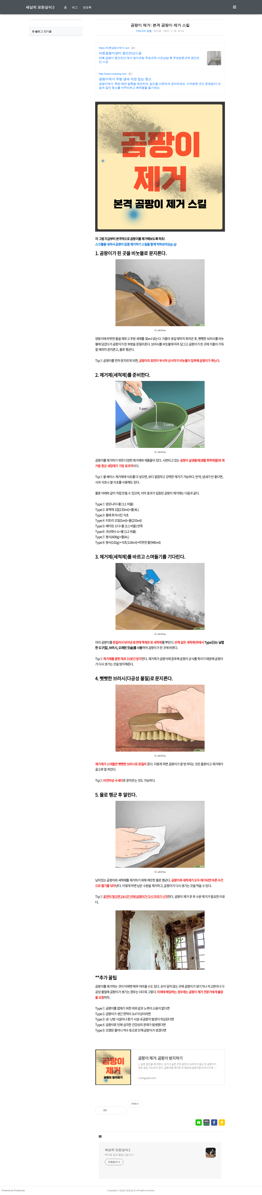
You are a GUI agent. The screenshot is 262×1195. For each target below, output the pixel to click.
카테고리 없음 (144, 30)
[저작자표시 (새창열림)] (223, 1105)
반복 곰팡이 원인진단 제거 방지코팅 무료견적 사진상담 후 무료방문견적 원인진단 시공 (149, 59)
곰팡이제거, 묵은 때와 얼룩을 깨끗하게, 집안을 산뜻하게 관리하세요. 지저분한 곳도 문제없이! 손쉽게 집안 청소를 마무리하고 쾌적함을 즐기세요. (160, 85)
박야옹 (157, 30)
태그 (75, 7)
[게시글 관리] (121, 1110)
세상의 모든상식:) (40, 7)
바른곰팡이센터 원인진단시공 (120, 53)
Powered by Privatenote (13, 1190)
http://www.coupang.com (113, 73)
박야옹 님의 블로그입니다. (119, 1154)
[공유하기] (113, 1110)
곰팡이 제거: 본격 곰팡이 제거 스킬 (160, 25)
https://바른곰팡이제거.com (114, 47)
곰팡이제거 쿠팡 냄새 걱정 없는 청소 (125, 79)
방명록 (87, 7)
